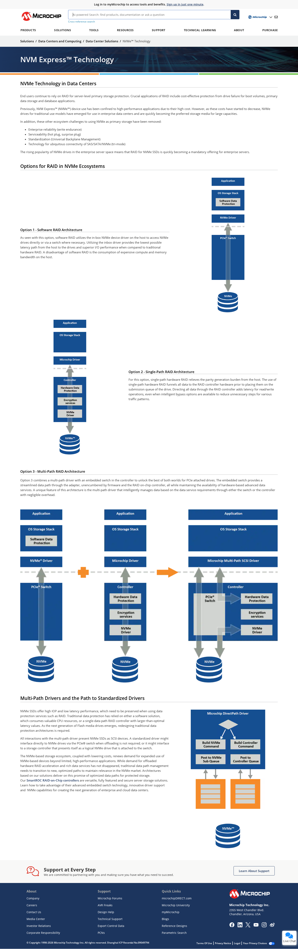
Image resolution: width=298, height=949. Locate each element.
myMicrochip (170, 912)
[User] (259, 17)
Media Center (36, 919)
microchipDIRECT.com (177, 898)
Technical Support (110, 919)
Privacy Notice (223, 943)
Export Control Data (111, 926)
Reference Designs (174, 926)
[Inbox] (276, 17)
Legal (237, 943)
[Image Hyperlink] (41, 21)
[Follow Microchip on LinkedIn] (239, 926)
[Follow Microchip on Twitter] (247, 926)
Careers (32, 905)
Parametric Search (174, 933)
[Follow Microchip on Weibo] (272, 926)
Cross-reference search (81, 21)
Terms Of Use (204, 943)
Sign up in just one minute (185, 4)
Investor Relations (39, 926)
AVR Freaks (105, 905)
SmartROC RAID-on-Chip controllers (53, 780)
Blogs (165, 919)
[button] (254, 870)
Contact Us (34, 912)
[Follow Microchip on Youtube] (255, 925)
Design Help (106, 912)
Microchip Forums (110, 898)
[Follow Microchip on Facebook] (231, 926)
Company (33, 898)
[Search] (235, 14)
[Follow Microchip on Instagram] (264, 926)
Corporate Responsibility (43, 933)
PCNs (101, 933)
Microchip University (176, 905)
